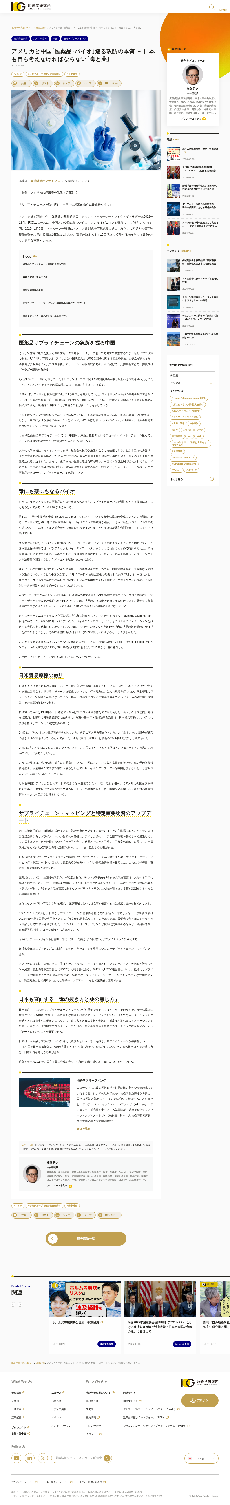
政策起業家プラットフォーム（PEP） (144, 1417)
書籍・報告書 (18, 1433)
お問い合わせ (93, 1425)
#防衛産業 (177, 436)
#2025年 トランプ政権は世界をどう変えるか (189, 443)
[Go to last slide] (13, 1304)
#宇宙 (200, 430)
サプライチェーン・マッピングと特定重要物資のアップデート (54, 303)
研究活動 (16, 1392)
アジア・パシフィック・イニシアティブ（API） (150, 1409)
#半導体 (194, 423)
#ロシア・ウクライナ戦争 (185, 417)
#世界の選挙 (178, 423)
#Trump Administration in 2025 (189, 398)
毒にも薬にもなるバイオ (35, 277)
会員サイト (92, 1434)
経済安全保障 (20, 38)
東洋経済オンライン (44, 180)
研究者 (89, 1409)
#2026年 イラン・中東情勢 (186, 411)
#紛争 (175, 430)
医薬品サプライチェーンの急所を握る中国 (44, 264)
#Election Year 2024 (183, 457)
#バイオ (18, 74)
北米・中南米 (40, 38)
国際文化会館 (130, 1401)
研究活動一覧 (179, 49)
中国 (55, 38)
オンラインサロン (61, 1425)
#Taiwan (176, 470)
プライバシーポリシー (22, 1482)
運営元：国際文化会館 (90, 1482)
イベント (56, 1417)
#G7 (199, 436)
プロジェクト (18, 1427)
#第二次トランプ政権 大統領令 (187, 404)
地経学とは (92, 1401)
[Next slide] (20, 1304)
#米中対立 (72, 74)
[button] (201, 1458)
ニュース (56, 1392)
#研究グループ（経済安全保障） (44, 74)
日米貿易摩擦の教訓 (33, 290)
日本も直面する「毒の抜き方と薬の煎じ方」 (45, 316)
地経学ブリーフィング (75, 38)
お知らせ (56, 1401)
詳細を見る (83, 1128)
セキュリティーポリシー (56, 1482)
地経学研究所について (98, 1392)
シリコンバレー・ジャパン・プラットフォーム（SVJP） (154, 1425)
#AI (189, 436)
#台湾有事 (177, 451)
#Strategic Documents (184, 464)
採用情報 (91, 1417)
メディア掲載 (58, 1409)
